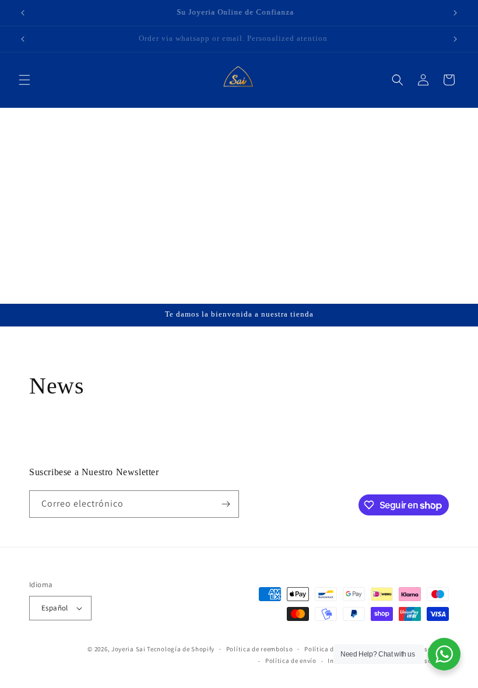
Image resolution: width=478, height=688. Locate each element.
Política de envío (291, 661)
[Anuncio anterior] (23, 13)
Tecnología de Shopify (181, 649)
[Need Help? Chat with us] (444, 654)
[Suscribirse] (225, 504)
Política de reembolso (259, 649)
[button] (24, 80)
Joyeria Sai (128, 649)
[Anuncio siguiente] (455, 13)
